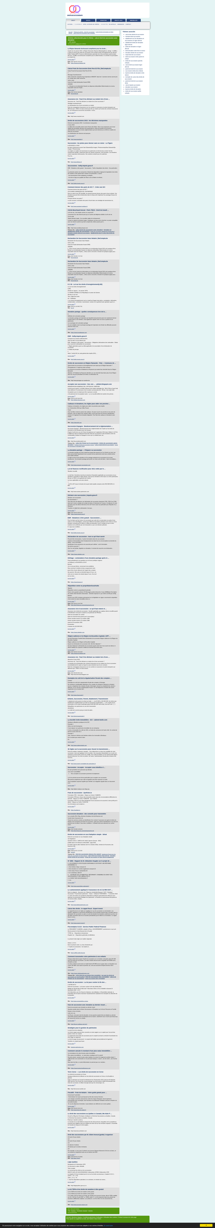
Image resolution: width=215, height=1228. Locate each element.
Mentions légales (77, 1217)
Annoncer (120, 24)
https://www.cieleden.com (77, 554)
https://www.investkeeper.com (79, 332)
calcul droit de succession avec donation (89, 230)
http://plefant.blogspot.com (78, 400)
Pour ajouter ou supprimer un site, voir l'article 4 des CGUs (83, 1218)
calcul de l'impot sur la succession (87, 443)
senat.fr (73, 852)
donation (103, 20)
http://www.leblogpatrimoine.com (79, 904)
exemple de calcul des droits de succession (134, 78)
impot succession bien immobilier (95, 978)
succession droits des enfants (134, 71)
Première (73, 1210)
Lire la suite (71, 59)
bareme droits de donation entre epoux (134, 74)
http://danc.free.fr (75, 1158)
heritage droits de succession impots (84, 445)
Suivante (85, 1210)
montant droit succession (132, 36)
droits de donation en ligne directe (133, 47)
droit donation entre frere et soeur (135, 50)
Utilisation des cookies (110, 1217)
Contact (128, 24)
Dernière (91, 1210)
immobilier (133, 20)
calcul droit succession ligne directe (98, 855)
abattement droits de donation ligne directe (134, 43)
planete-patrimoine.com (77, 1047)
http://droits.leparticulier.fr (77, 716)
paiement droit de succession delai (134, 82)
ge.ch (72, 308)
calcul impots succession (132, 85)
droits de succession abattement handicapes (102, 231)
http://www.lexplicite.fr (76, 139)
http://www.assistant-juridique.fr (79, 206)
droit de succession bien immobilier (97, 977)
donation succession (131, 87)
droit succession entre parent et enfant (134, 57)
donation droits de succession (134, 52)
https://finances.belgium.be (78, 63)
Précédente (79, 1210)
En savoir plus (108, 1225)
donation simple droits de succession (79, 233)
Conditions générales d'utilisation (93, 1217)
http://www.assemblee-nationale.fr (80, 886)
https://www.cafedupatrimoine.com (80, 973)
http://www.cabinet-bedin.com (79, 745)
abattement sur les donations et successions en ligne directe (134, 39)
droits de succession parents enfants (133, 62)
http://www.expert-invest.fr (78, 923)
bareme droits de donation (133, 89)
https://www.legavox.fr (77, 582)
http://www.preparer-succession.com (80, 465)
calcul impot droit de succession (104, 445)
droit (73, 20)
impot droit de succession (133, 54)
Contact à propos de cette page (127, 1217)
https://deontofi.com (76, 422)
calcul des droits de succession (134, 34)
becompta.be (74, 93)
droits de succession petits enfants (133, 92)
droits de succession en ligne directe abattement (99, 857)
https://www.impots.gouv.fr (78, 514)
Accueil (70, 24)
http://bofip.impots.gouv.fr (77, 183)
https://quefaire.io (75, 810)
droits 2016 (118, 20)
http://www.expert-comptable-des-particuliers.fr (83, 763)
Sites (84, 24)
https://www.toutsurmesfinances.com (80, 1068)
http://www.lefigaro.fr (76, 162)
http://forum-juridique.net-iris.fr (79, 1024)
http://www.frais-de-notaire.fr (78, 1110)
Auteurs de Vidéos (93, 24)
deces (88, 20)
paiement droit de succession (134, 69)
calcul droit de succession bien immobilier (88, 975)
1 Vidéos (77, 43)
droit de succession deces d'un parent (88, 854)
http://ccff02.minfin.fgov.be (78, 952)
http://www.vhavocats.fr (77, 695)
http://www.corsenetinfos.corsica (79, 1001)
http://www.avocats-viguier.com (79, 1204)
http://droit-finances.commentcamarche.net (82, 605)
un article (112, 24)
